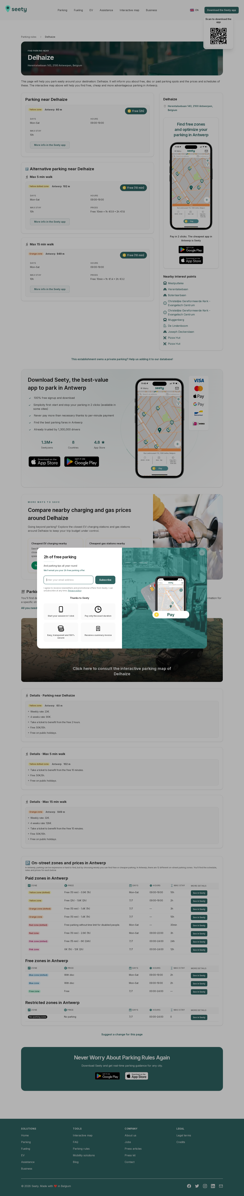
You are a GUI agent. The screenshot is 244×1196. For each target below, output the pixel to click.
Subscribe (105, 579)
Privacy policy (74, 590)
